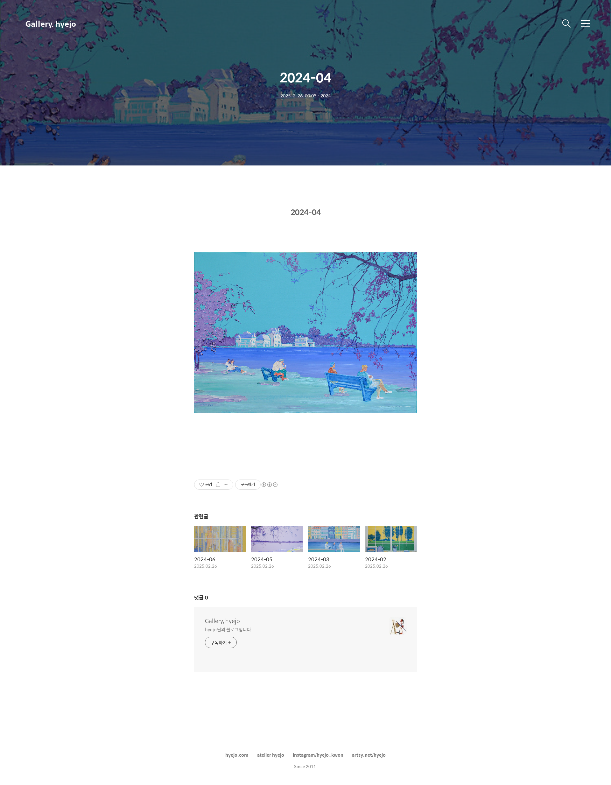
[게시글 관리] (226, 484)
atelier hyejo (270, 754)
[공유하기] (218, 484)
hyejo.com (237, 754)
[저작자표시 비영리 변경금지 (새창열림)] (269, 484)
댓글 (201, 597)
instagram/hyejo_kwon (318, 754)
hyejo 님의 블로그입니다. (228, 629)
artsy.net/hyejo (369, 754)
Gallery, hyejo (50, 23)
